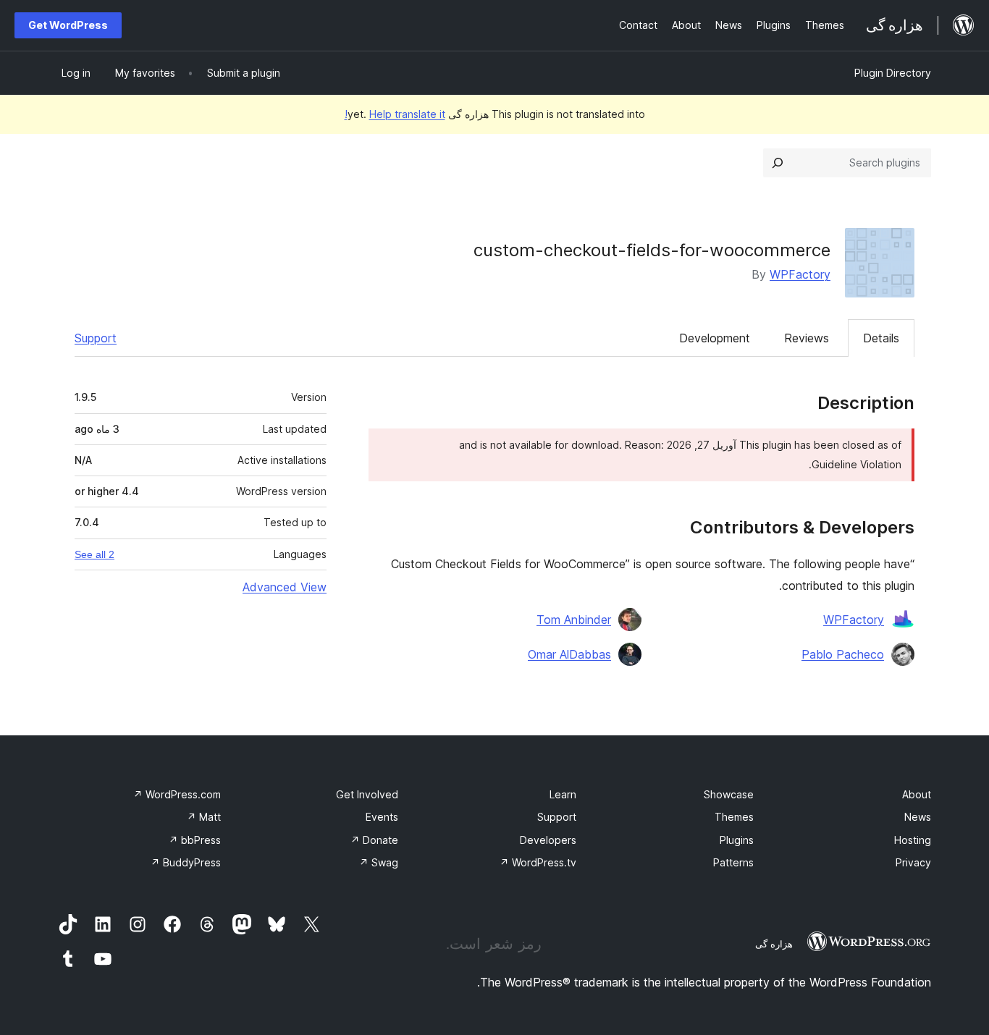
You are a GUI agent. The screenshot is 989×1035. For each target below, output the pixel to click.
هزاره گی (774, 944)
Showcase (729, 794)
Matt (204, 817)
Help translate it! (395, 114)
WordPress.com (177, 794)
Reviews (806, 338)
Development (714, 338)
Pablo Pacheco (842, 654)
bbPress (195, 840)
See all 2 (94, 554)
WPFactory (800, 274)
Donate (374, 840)
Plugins (737, 840)
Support (96, 338)
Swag (378, 862)
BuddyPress (186, 862)
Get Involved (367, 794)
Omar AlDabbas (569, 654)
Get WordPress (68, 25)
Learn (563, 794)
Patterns (733, 862)
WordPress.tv (538, 862)
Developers (548, 840)
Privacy (913, 862)
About (916, 794)
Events (382, 817)
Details (881, 338)
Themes (734, 817)
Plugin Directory (892, 73)
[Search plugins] (777, 162)
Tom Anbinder (573, 619)
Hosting (912, 840)
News (917, 817)
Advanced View (285, 587)
